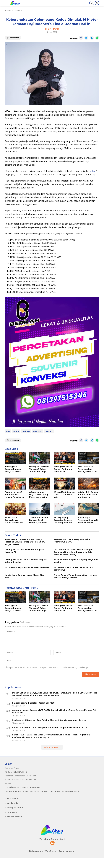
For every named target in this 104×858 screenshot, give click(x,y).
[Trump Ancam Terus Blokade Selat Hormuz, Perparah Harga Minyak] (40, 509)
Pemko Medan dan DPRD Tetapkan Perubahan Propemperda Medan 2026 (49, 727)
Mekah (49, 431)
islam (16, 431)
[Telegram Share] (92, 38)
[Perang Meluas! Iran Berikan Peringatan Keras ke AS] (64, 458)
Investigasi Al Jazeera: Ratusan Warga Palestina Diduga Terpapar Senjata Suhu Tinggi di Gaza (15, 469)
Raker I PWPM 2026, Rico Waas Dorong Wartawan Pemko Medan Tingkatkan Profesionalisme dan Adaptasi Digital (51, 736)
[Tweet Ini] (86, 38)
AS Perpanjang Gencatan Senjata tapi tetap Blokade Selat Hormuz (63, 520)
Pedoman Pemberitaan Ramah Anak (21, 779)
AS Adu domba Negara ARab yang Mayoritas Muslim (38, 494)
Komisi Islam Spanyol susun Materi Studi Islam (14, 520)
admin (48, 29)
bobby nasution (15, 807)
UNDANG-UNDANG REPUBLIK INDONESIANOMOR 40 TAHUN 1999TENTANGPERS (42, 791)
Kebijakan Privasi (12, 768)
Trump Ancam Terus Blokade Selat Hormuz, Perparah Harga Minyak (39, 520)
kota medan (13, 798)
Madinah (37, 431)
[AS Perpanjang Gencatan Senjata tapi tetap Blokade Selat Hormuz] (64, 509)
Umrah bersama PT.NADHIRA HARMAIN (22, 787)
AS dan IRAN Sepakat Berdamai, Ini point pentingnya (88, 494)
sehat (92, 171)
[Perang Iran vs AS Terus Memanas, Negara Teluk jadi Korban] (15, 484)
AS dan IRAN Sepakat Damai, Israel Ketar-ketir (64, 494)
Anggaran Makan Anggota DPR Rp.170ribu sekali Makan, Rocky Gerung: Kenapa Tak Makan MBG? (54, 711)
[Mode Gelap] (91, 3)
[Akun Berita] (14, 3)
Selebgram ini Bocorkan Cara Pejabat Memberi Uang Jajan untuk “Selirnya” (49, 720)
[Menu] (6, 3)
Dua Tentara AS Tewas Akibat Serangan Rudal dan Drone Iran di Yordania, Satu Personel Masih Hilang (88, 469)
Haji (8, 431)
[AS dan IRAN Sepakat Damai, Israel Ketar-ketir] (64, 484)
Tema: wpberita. (67, 851)
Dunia (56, 29)
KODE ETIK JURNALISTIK (16, 772)
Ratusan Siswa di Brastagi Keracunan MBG (33, 703)
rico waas (12, 812)
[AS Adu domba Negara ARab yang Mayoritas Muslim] (40, 484)
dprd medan (13, 803)
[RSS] (52, 843)
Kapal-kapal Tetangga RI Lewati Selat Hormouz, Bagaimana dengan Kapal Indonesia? (88, 520)
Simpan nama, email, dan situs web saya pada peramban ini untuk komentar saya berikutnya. (48, 667)
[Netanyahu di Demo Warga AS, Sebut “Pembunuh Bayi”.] (40, 458)
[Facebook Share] (81, 38)
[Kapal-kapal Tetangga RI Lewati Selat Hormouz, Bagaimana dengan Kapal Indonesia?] (88, 509)
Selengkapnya (51, 747)
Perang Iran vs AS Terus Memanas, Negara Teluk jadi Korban (13, 494)
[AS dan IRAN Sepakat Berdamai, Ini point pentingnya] (88, 484)
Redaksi (8, 783)
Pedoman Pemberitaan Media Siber (20, 775)
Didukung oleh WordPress (42, 851)
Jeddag (26, 431)
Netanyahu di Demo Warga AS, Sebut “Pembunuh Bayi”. (39, 469)
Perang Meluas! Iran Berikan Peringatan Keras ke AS (63, 469)
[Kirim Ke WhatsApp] (97, 38)
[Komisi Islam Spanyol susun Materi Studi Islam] (15, 509)
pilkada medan (14, 817)
